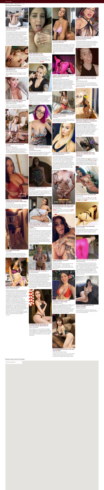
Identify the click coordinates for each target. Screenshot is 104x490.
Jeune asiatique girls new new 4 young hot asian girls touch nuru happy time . (63, 206)
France (12, 3)
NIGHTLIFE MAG (8, 1)
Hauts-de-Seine (17, 3)
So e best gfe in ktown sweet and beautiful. (15, 145)
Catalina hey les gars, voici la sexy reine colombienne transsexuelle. (16, 28)
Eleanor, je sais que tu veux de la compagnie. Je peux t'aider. (61, 301)
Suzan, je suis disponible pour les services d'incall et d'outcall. (85, 37)
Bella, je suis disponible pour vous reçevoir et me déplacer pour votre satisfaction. (85, 154)
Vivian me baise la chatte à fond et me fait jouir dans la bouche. (63, 115)
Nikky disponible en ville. (36, 53)
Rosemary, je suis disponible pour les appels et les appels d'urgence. (16, 101)
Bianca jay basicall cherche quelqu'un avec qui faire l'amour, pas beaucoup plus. (86, 78)
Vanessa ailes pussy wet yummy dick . (86, 194)
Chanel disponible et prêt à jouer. (38, 187)
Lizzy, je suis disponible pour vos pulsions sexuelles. (85, 306)
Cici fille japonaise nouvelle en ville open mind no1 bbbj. (63, 350)
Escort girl (7, 3)
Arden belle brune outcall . (13, 287)
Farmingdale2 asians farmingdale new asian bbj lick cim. (16, 69)
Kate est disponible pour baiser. (61, 153)
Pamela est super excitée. (36, 92)
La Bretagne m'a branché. (13, 250)
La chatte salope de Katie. (60, 41)
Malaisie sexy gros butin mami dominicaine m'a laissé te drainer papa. (16, 200)
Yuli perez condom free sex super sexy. (86, 259)
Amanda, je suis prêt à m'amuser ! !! (38, 271)
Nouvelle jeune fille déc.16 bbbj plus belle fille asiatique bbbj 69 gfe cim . (39, 325)
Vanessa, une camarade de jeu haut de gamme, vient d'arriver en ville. (63, 75)
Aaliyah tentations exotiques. (60, 260)
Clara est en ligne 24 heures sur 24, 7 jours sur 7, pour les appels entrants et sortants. (39, 148)
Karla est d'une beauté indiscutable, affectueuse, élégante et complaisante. (86, 120)
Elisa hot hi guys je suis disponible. (85, 226)
